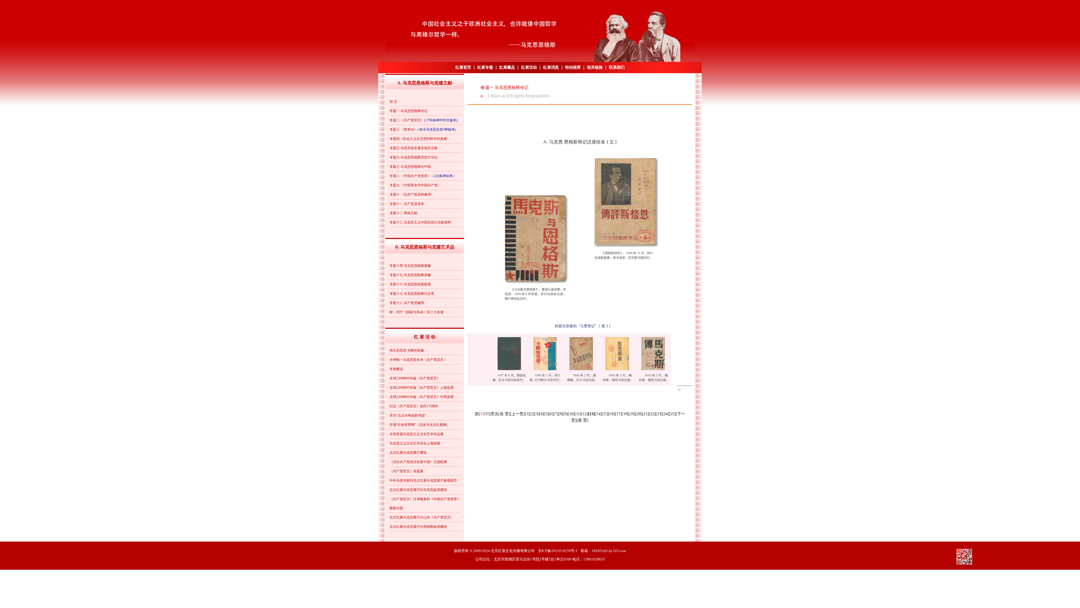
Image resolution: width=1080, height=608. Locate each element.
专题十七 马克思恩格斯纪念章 (412, 294)
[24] (665, 414)
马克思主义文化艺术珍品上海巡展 (415, 443)
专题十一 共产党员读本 (407, 204)
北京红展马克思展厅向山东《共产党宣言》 (422, 517)
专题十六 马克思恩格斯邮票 (410, 284)
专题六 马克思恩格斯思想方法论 (414, 157)
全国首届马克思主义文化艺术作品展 (417, 434)
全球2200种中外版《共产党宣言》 (415, 378)
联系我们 (617, 67)
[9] (565, 414)
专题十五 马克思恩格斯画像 (410, 275)
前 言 (393, 102)
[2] (532, 414)
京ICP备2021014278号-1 (557, 551)
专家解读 (396, 369)
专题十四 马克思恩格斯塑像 (410, 266)
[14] (598, 414)
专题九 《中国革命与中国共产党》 (415, 185)
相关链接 (595, 67)
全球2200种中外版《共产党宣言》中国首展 (422, 397)
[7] (556, 414)
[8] (560, 414)
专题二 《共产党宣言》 (407, 120)
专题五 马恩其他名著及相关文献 (414, 148)
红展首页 (463, 67)
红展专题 (485, 67)
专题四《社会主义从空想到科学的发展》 (420, 139)
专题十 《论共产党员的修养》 (412, 194)
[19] (632, 414)
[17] (618, 414)
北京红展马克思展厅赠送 (408, 453)
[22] (652, 414)
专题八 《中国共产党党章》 (410, 176)
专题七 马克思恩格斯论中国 (410, 167)
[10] (571, 414)
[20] (638, 414)
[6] (551, 414)
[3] (536, 414)
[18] (625, 414)
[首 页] (504, 414)
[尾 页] (582, 420)
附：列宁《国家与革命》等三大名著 (417, 312)
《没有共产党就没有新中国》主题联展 (418, 462)
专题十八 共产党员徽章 (407, 303)
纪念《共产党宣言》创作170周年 (414, 406)
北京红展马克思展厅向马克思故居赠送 (418, 490)
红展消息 (551, 67)
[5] (546, 414)
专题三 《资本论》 (403, 129)
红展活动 (529, 67)
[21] (645, 414)
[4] (541, 414)
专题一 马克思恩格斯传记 (409, 111)
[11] (578, 414)
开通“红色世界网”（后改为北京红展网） (420, 425)
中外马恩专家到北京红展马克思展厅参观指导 (423, 480)
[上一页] (517, 414)
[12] (584, 414)
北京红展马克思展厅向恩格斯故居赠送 (418, 527)
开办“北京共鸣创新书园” (408, 415)
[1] (527, 414)
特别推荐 (573, 67)
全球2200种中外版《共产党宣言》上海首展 (422, 388)
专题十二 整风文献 (403, 213)
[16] (611, 414)
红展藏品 (507, 67)
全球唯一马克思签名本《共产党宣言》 (418, 360)
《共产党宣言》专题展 (406, 471)
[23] (659, 414)
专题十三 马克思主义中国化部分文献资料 (420, 222)
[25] (672, 414)
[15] (605, 414)
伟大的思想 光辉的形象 (407, 350)
